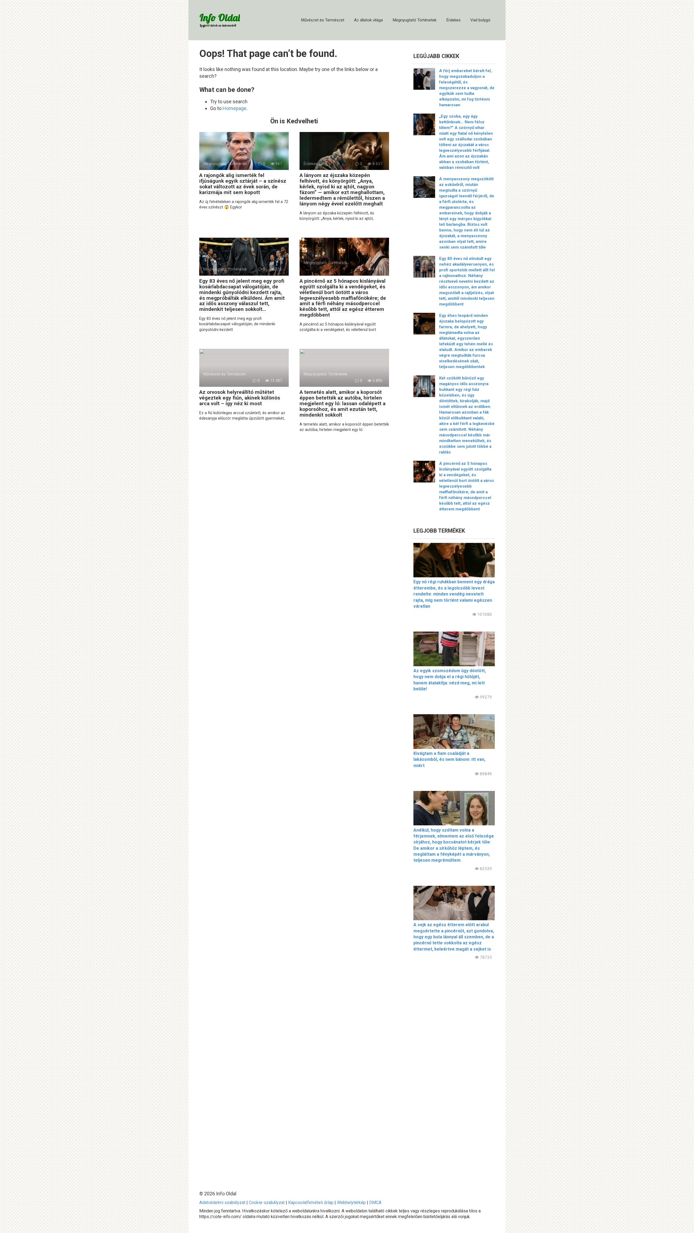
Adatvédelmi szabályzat (222, 1202)
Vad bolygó (480, 20)
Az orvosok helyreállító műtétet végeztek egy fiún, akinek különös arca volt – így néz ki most (239, 398)
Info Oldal (220, 17)
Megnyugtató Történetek (414, 20)
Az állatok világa (368, 20)
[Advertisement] (454, 1071)
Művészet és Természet (322, 20)
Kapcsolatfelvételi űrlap (310, 1202)
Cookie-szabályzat (267, 1202)
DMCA (375, 1202)
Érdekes (453, 20)
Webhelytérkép (351, 1202)
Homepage (234, 108)
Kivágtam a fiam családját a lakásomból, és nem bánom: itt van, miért (449, 759)
